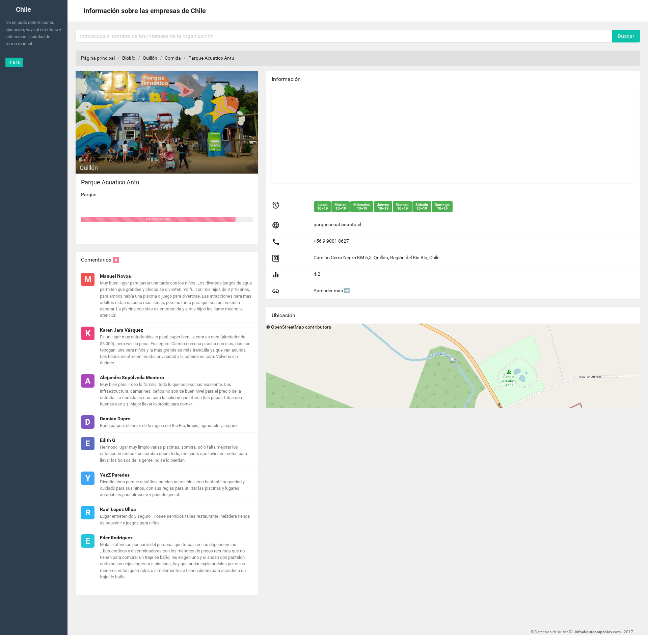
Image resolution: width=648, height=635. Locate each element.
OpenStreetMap (287, 327)
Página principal (98, 58)
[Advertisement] (453, 136)
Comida (173, 58)
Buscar (626, 36)
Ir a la (14, 62)
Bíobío (128, 58)
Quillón (150, 58)
